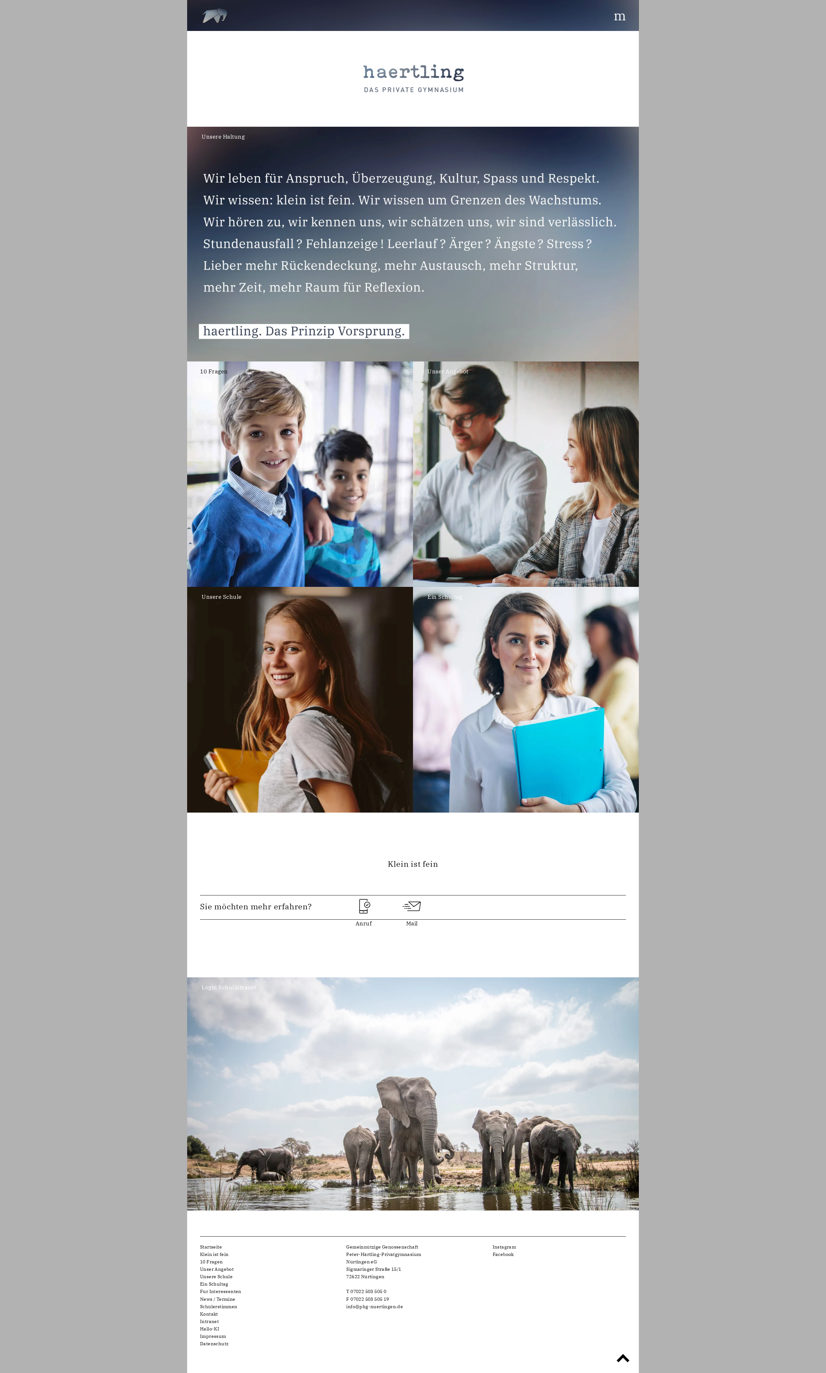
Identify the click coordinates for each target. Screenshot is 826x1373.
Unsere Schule (216, 1276)
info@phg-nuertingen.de (374, 1306)
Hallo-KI (209, 1329)
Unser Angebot (217, 1269)
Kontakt (209, 1314)
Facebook (503, 1254)
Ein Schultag (214, 1284)
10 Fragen (211, 1262)
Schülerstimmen (218, 1306)
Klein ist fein (214, 1254)
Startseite (211, 1247)
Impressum (213, 1336)
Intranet (209, 1321)
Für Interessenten (220, 1291)
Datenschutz (214, 1343)
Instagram (504, 1247)
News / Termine (218, 1299)
